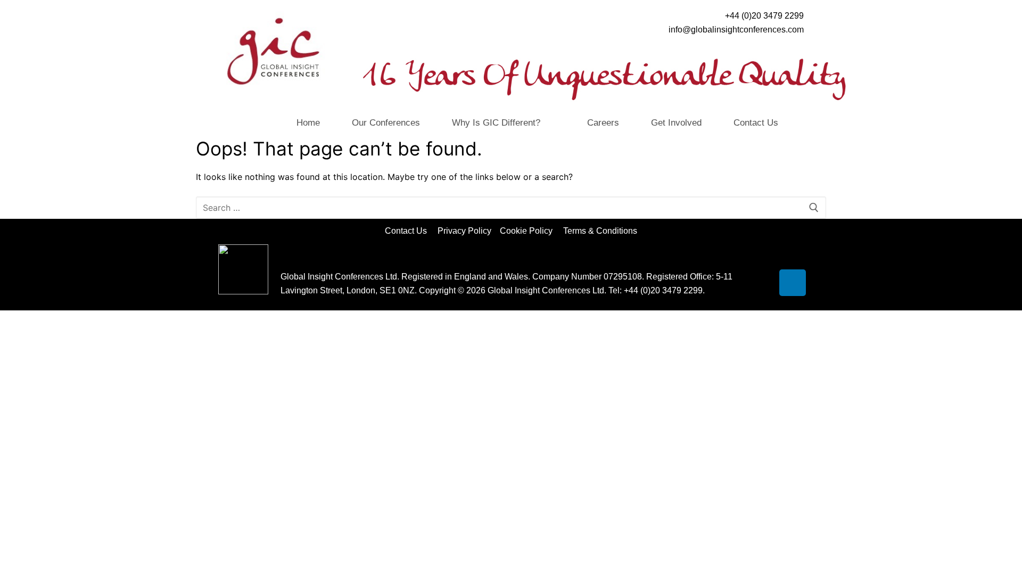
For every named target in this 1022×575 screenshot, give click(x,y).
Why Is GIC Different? (496, 123)
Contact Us (755, 123)
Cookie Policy (530, 230)
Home (308, 123)
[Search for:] (511, 207)
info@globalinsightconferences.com (736, 29)
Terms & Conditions (600, 230)
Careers (603, 123)
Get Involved (676, 123)
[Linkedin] (792, 282)
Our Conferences (386, 123)
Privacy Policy (465, 230)
